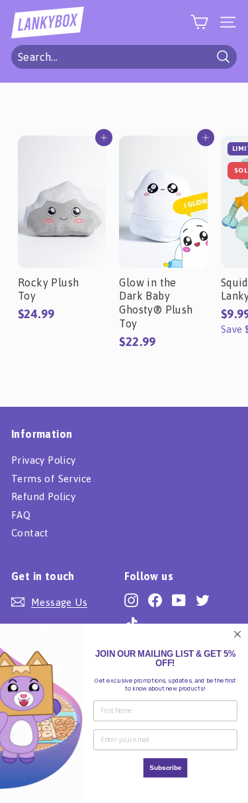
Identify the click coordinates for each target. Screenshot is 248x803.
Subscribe (165, 767)
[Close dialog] (237, 634)
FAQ (20, 515)
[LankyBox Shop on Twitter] (203, 600)
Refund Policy (43, 496)
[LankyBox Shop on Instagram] (131, 600)
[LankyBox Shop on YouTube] (179, 600)
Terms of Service (51, 478)
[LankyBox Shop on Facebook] (155, 600)
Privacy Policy (43, 460)
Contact (30, 532)
